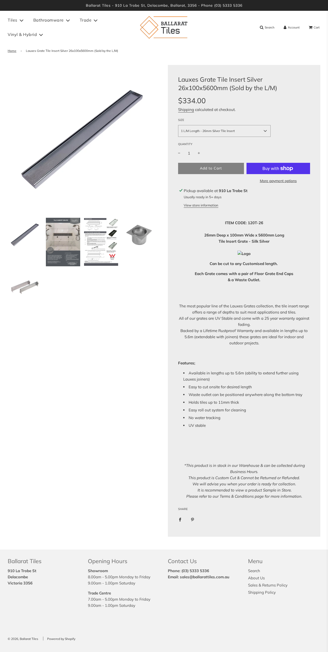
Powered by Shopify (61, 639)
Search (254, 570)
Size (181, 120)
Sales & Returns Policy (268, 585)
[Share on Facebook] (180, 519)
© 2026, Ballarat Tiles (23, 639)
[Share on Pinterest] (192, 519)
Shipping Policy (262, 592)
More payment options (278, 180)
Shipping (186, 109)
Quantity (185, 144)
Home (12, 51)
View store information (201, 205)
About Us (256, 577)
